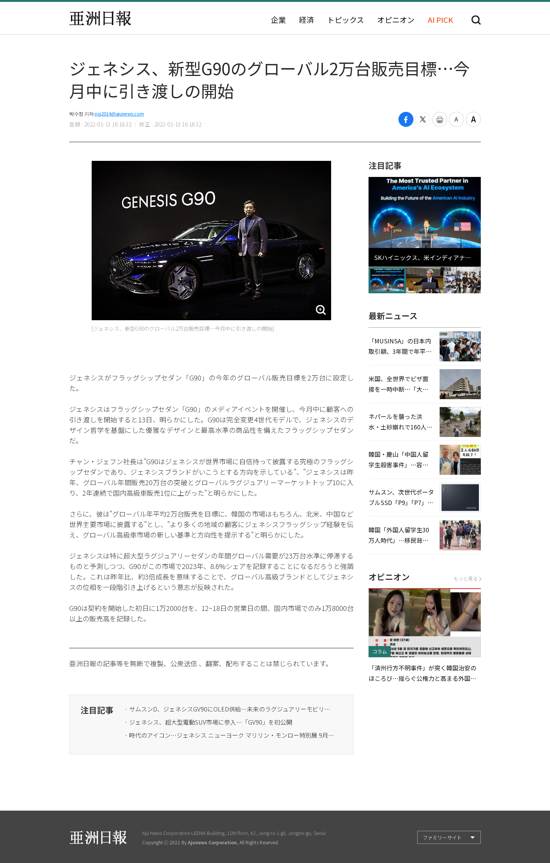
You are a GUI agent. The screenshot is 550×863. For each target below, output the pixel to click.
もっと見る (465, 578)
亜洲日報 (100, 18)
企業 (278, 20)
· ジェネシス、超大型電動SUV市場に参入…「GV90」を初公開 (208, 721)
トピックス (345, 20)
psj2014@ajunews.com (119, 113)
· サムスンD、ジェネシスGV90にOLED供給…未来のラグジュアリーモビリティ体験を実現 (229, 708)
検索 (476, 20)
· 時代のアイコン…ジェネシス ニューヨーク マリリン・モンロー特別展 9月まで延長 (229, 735)
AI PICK (440, 20)
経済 (306, 20)
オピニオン (396, 20)
